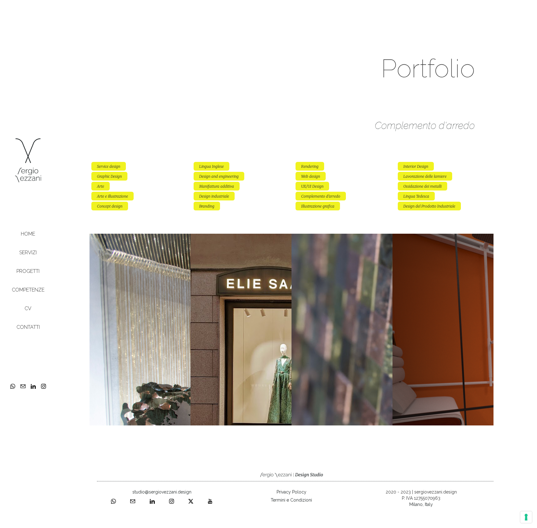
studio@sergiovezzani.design (161, 491)
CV (28, 308)
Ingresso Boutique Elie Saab (241, 238)
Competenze (28, 290)
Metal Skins (342, 238)
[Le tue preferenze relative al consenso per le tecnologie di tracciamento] (526, 517)
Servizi (28, 252)
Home (28, 234)
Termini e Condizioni (291, 500)
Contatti (28, 327)
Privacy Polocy (291, 491)
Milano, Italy (421, 504)
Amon (443, 238)
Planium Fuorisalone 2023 (140, 238)
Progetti (27, 271)
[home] (28, 160)
